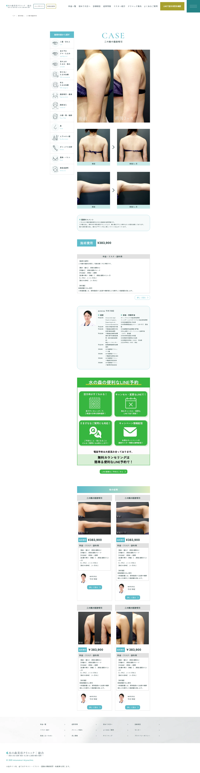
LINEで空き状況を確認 (172, 6)
